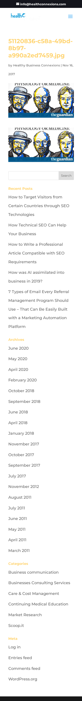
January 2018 (21, 433)
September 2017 (24, 465)
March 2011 (19, 550)
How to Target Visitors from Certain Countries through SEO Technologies (38, 206)
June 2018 (18, 412)
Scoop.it (16, 625)
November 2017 (23, 444)
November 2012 (23, 486)
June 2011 (17, 518)
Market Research (25, 614)
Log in (14, 647)
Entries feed (20, 657)
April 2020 (18, 369)
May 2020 (17, 358)
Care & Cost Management (33, 593)
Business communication (33, 572)
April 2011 (17, 539)
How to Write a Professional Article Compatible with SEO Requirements (36, 253)
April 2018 (18, 422)
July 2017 (17, 476)
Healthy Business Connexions (36, 65)
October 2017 (21, 454)
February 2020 (22, 380)
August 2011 (19, 497)
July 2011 (16, 508)
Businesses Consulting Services (39, 582)
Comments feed (24, 668)
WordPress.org (22, 679)
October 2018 (21, 390)
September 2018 (24, 401)
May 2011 (17, 529)
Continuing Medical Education (38, 604)
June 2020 (18, 348)
